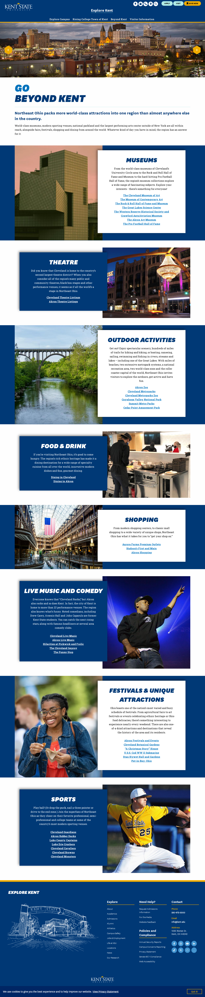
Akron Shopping (141, 552)
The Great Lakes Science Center (141, 207)
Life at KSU (111, 943)
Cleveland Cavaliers (63, 848)
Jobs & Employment (116, 938)
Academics (112, 913)
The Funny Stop (63, 652)
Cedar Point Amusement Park (141, 407)
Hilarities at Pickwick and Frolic (63, 644)
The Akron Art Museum (141, 219)
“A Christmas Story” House (141, 748)
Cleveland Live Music (63, 635)
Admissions (112, 918)
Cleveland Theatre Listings (63, 297)
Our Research (113, 957)
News (109, 952)
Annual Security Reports (150, 942)
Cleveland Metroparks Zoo (141, 395)
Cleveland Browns (63, 852)
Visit (178, 3)
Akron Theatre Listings (63, 301)
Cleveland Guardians (63, 832)
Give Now (193, 3)
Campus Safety (114, 933)
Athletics (111, 928)
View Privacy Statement (106, 991)
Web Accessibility (147, 961)
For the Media (145, 917)
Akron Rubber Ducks (63, 836)
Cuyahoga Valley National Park (141, 399)
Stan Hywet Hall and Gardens (141, 756)
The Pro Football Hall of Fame (141, 223)
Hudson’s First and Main (141, 548)
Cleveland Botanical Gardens (142, 744)
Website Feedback (147, 922)
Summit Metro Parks (141, 403)
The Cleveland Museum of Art (141, 195)
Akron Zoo (141, 387)
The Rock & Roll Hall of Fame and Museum (141, 203)
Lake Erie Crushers (63, 844)
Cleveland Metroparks (141, 391)
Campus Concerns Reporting (152, 946)
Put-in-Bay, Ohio (141, 760)
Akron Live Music (63, 640)
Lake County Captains (63, 840)
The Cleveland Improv (63, 648)
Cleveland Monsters (63, 856)
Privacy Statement (147, 951)
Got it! (194, 991)
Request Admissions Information (148, 910)
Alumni (110, 923)
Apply (167, 3)
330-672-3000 (178, 912)
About (110, 908)
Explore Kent (102, 10)
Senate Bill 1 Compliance (150, 956)
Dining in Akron (63, 481)
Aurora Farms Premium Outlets (141, 544)
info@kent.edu (178, 921)
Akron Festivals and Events (141, 740)
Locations (111, 947)
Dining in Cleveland (63, 477)
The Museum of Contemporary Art (141, 199)
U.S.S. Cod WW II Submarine (141, 752)
